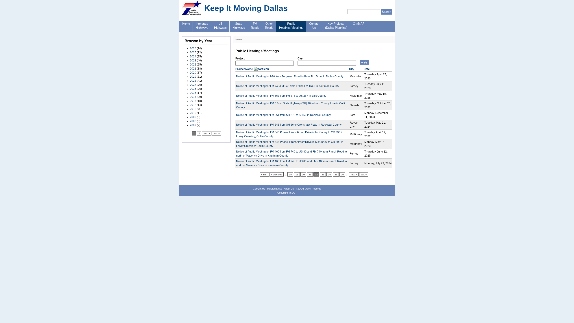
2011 (193, 109)
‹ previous (276, 174)
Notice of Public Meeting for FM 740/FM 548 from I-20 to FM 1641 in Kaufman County (287, 86)
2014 (193, 96)
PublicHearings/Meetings (291, 25)
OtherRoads (269, 25)
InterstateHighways (202, 25)
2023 (193, 60)
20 (303, 174)
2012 (193, 105)
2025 (193, 52)
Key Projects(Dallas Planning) (336, 25)
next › (207, 133)
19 (297, 174)
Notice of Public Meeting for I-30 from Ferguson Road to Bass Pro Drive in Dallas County (289, 76)
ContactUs (314, 25)
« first (264, 174)
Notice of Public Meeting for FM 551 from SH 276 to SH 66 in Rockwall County (283, 115)
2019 (193, 76)
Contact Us (259, 188)
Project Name (244, 69)
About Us (289, 188)
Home (186, 23)
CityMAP (359, 23)
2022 (193, 64)
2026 (193, 48)
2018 (193, 80)
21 (310, 174)
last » (217, 133)
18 (290, 174)
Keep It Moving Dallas (246, 8)
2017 (193, 84)
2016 (193, 88)
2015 (193, 92)
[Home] (192, 14)
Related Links (274, 188)
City (300, 58)
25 (336, 174)
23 (323, 174)
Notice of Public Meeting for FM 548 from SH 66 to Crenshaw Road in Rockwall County (288, 124)
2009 (193, 117)
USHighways (220, 25)
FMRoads (255, 25)
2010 (193, 113)
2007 (193, 125)
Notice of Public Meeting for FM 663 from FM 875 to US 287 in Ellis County (281, 95)
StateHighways (239, 25)
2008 (193, 121)
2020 (193, 72)
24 (329, 174)
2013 (193, 101)
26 (342, 174)
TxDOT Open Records (308, 188)
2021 (193, 68)
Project (240, 58)
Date (367, 69)
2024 (193, 56)
